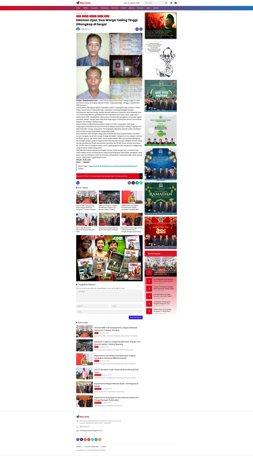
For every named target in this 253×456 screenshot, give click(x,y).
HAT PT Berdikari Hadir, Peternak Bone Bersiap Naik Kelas (85, 230)
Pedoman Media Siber (91, 447)
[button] (166, 3)
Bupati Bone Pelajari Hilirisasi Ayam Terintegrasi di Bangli (108, 229)
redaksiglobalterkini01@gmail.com (91, 431)
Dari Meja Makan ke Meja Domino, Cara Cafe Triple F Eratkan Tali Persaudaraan (162, 295)
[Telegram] (137, 183)
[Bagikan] (141, 29)
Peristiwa (100, 16)
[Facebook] (129, 183)
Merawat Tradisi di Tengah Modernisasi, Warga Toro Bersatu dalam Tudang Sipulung (108, 208)
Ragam (107, 16)
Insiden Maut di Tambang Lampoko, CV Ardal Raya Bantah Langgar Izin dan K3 (162, 310)
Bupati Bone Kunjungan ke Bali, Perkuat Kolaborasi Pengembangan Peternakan (132, 230)
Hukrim (79, 16)
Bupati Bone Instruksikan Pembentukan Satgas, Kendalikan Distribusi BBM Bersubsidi (130, 208)
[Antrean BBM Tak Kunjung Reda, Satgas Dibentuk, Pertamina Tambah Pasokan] (86, 197)
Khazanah (85, 16)
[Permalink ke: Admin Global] (78, 29)
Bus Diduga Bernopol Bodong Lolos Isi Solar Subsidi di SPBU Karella (163, 280)
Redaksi (78, 447)
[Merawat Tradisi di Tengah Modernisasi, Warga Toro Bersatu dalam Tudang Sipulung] (109, 197)
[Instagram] (85, 439)
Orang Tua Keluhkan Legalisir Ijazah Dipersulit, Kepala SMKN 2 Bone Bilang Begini (164, 288)
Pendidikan (93, 16)
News (79, 202)
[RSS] (99, 439)
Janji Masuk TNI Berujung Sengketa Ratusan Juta (161, 303)
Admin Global (84, 28)
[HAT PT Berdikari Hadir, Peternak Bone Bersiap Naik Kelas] (86, 219)
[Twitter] (133, 183)
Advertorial (81, 224)
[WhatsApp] (141, 183)
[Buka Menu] (175, 3)
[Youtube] (88, 439)
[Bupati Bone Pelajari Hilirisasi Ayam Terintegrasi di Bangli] (109, 219)
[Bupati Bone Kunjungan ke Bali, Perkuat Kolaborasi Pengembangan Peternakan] (132, 219)
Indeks (104, 447)
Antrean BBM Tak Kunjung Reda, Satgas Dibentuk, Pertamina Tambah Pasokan (86, 208)
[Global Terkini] (83, 3)
